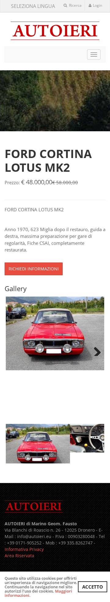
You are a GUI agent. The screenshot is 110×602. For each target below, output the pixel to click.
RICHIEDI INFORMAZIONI (34, 269)
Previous (15, 350)
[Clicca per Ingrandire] (55, 333)
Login (97, 5)
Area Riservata (19, 555)
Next (95, 350)
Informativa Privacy (24, 549)
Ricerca (75, 5)
